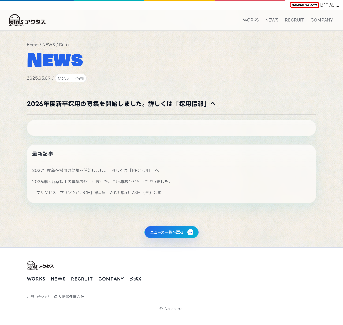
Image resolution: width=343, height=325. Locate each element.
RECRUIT (294, 20)
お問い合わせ (38, 297)
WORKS (251, 20)
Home (32, 45)
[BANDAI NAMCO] (314, 5)
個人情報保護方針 (69, 297)
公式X (136, 279)
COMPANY (322, 20)
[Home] (27, 20)
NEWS (271, 20)
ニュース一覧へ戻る (167, 232)
